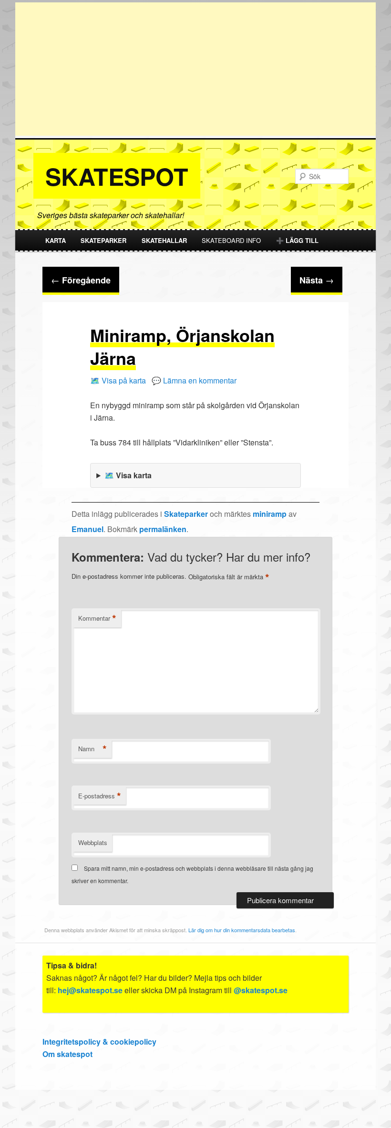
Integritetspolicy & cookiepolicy (99, 1041)
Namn (92, 748)
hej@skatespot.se (90, 990)
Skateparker (103, 240)
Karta (55, 240)
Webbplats (92, 842)
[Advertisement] (195, 69)
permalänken (162, 529)
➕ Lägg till (297, 240)
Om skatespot (67, 1053)
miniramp (270, 513)
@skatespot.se (261, 990)
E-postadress (99, 796)
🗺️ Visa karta (128, 475)
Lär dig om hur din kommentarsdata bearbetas (241, 930)
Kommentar (97, 618)
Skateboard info (231, 240)
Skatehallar (164, 240)
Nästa (316, 279)
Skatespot (116, 176)
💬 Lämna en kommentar (194, 380)
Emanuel (87, 529)
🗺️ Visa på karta (118, 380)
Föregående (81, 279)
